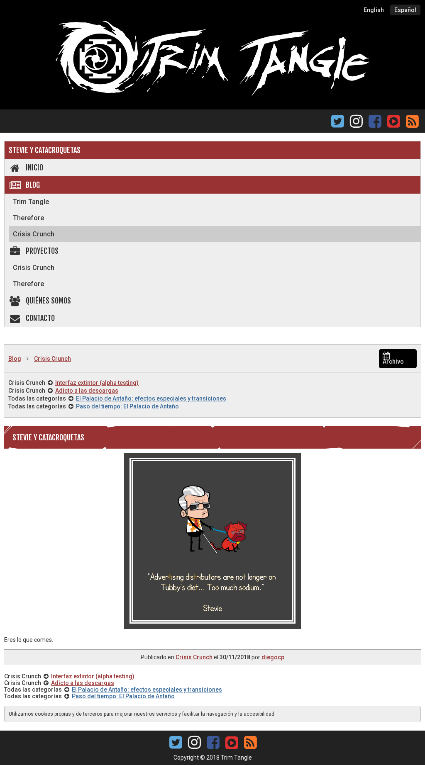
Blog (33, 184)
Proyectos (42, 250)
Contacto (40, 318)
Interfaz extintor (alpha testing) (97, 382)
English (374, 10)
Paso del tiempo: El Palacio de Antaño (127, 406)
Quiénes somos (48, 300)
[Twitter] (337, 123)
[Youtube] (393, 120)
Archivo (393, 361)
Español (405, 10)
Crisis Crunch (33, 234)
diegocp (272, 657)
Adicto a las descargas (86, 390)
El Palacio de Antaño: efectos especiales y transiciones (151, 398)
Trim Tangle (31, 202)
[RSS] (412, 123)
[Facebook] (375, 123)
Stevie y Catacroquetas (45, 150)
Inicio (34, 167)
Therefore (28, 218)
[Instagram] (356, 123)
